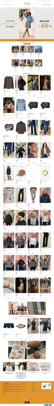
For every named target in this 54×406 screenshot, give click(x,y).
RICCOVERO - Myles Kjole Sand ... (44, 91)
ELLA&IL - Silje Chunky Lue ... (19, 226)
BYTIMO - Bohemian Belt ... (31, 334)
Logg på (33, 387)
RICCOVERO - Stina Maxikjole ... (43, 334)
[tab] (26, 38)
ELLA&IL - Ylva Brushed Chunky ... (43, 271)
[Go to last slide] (1, 23)
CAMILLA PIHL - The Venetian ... (31, 181)
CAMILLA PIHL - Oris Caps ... (19, 181)
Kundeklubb (33, 385)
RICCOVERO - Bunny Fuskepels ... (19, 91)
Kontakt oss (33, 386)
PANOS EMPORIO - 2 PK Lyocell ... (7, 334)
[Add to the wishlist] (13, 75)
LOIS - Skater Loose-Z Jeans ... (43, 136)
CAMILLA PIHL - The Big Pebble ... (43, 181)
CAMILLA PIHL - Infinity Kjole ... (7, 181)
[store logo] (27, 4)
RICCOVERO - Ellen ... (18, 136)
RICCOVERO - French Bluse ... (7, 91)
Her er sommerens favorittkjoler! (21, 372)
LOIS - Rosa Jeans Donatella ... (31, 136)
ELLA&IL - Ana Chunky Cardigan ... (32, 271)
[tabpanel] (9, 329)
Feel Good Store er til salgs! (33, 372)
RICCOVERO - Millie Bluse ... (31, 91)
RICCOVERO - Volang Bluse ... (43, 226)
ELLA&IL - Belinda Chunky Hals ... (31, 226)
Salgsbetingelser (34, 389)
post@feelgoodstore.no (25, 389)
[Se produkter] (15, 49)
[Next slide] (53, 23)
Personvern (33, 388)
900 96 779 (24, 388)
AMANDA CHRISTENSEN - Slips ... (7, 136)
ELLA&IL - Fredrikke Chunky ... (7, 226)
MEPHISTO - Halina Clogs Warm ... (19, 334)
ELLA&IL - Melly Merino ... (6, 271)
